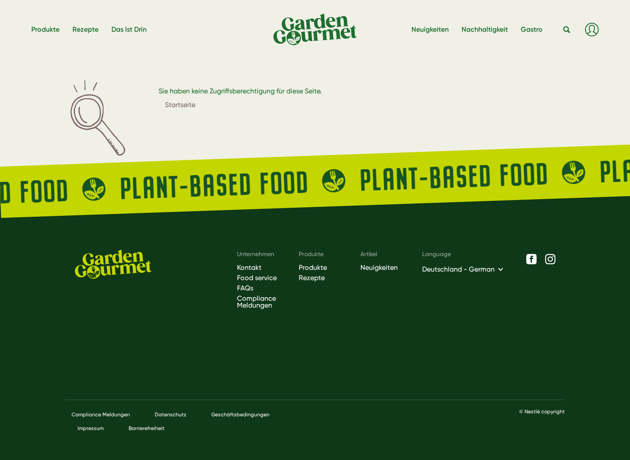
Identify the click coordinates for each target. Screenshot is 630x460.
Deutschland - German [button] (458, 269)
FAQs (245, 288)
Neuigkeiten (379, 267)
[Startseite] (318, 30)
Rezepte (312, 278)
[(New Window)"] (531, 259)
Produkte (313, 267)
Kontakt (249, 267)
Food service (257, 278)
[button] (567, 30)
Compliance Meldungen (256, 302)
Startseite (180, 105)
